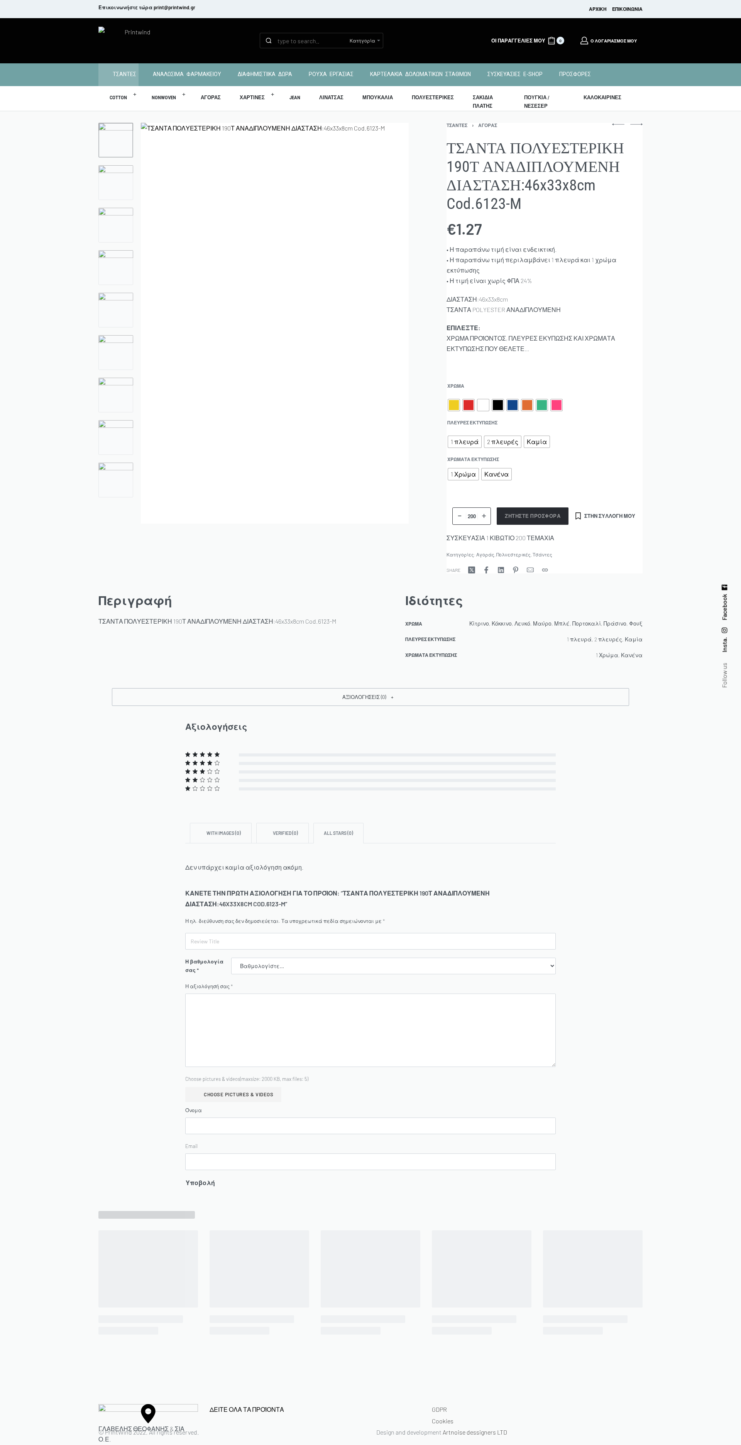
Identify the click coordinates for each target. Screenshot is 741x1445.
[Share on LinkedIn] (500, 569)
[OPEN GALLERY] (275, 323)
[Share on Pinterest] (515, 569)
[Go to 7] (115, 395)
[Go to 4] (115, 267)
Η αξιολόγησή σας (209, 986)
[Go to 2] (115, 182)
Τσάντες (457, 125)
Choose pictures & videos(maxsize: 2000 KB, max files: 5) (246, 1079)
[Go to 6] (115, 352)
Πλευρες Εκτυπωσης (472, 422)
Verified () (285, 833)
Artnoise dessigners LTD (475, 1432)
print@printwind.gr (174, 7)
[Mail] (530, 569)
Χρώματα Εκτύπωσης (473, 459)
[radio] (454, 405)
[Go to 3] (115, 225)
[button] (370, 697)
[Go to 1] (115, 140)
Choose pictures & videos (238, 1094)
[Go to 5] (115, 310)
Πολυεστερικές (513, 554)
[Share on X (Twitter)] (471, 569)
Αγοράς (487, 125)
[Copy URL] (544, 569)
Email (191, 1146)
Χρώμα (455, 385)
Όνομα (193, 1110)
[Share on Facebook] (486, 569)
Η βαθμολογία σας (204, 965)
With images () (223, 833)
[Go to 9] (115, 480)
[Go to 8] (115, 437)
